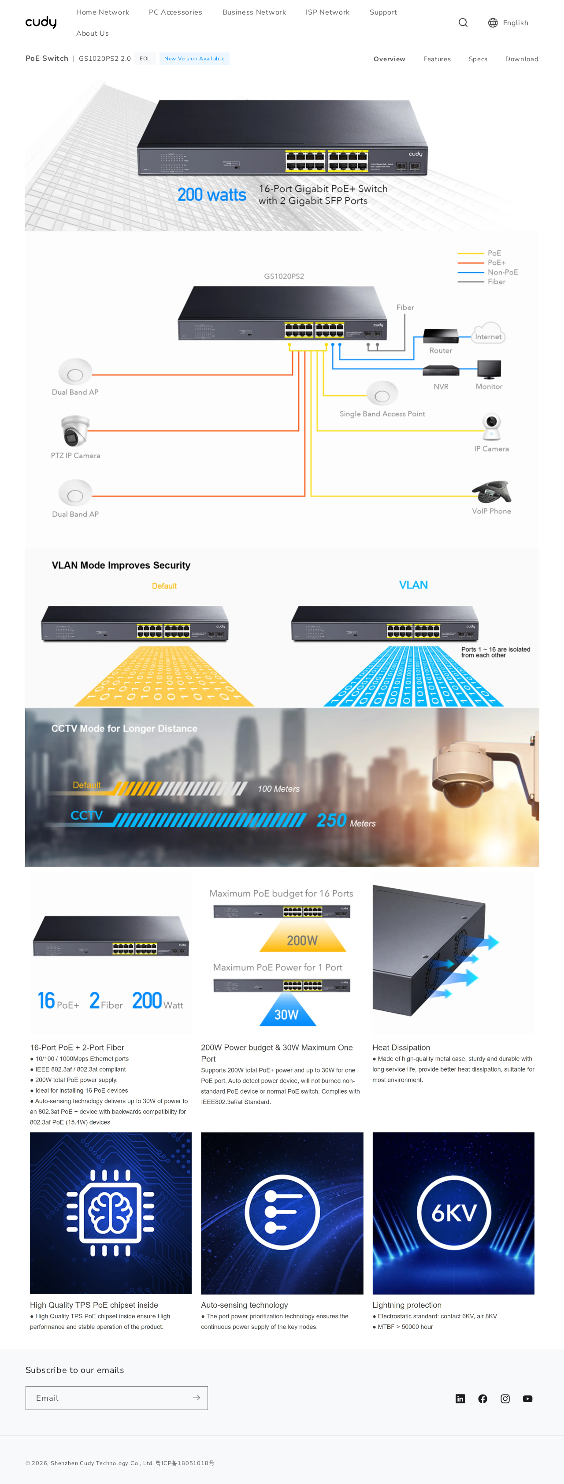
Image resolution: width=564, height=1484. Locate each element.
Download (522, 59)
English (516, 23)
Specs (478, 59)
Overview (390, 59)
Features (437, 59)
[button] (106, 12)
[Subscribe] (196, 1398)
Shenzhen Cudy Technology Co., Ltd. (102, 1463)
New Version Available (194, 58)
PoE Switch (47, 58)
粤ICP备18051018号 (185, 1463)
